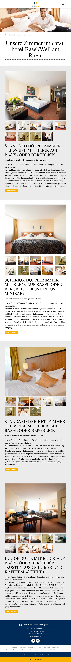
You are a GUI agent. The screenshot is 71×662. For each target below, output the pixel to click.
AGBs (39, 647)
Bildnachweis (31, 647)
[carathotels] (5, 35)
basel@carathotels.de (35, 636)
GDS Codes (23, 647)
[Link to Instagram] (38, 641)
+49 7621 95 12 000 (36, 634)
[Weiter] (68, 28)
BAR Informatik (46, 654)
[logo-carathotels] (35, 4)
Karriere (14, 647)
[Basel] (35, 95)
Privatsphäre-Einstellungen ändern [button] (15, 650)
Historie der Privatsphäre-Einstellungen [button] (37, 650)
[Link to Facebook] (33, 641)
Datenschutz (55, 647)
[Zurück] (3, 28)
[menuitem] (7, 4)
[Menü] (7, 4)
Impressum (47, 647)
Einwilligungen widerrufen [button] (57, 650)
